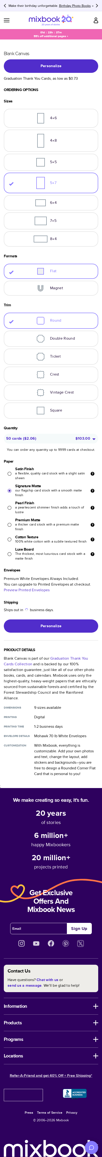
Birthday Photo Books (75, 5)
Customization (15, 745)
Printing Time (14, 726)
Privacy (71, 1112)
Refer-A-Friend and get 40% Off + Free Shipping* (51, 1075)
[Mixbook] (51, 20)
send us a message (25, 985)
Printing (10, 717)
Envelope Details (17, 736)
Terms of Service (49, 1112)
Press (29, 1112)
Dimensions (12, 708)
